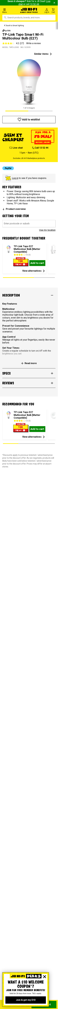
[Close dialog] (44, 977)
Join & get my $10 (25, 1000)
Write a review (33, 43)
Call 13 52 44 (41, 147)
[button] (9, 10)
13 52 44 (34, 4)
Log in (15, 178)
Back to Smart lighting (15, 26)
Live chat (18, 147)
